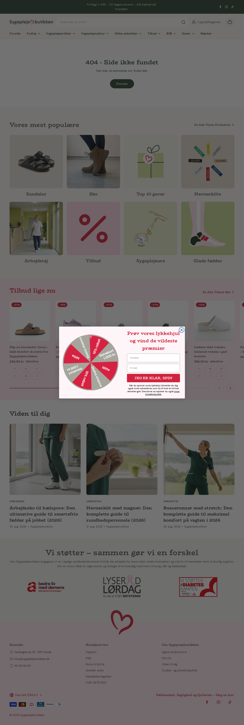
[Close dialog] (181, 329)
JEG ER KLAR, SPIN (153, 378)
